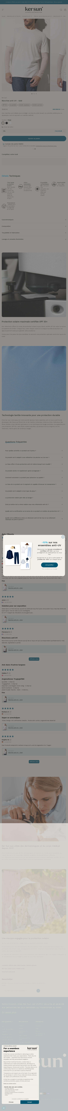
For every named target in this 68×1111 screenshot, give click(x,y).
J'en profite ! (49, 565)
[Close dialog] (63, 537)
